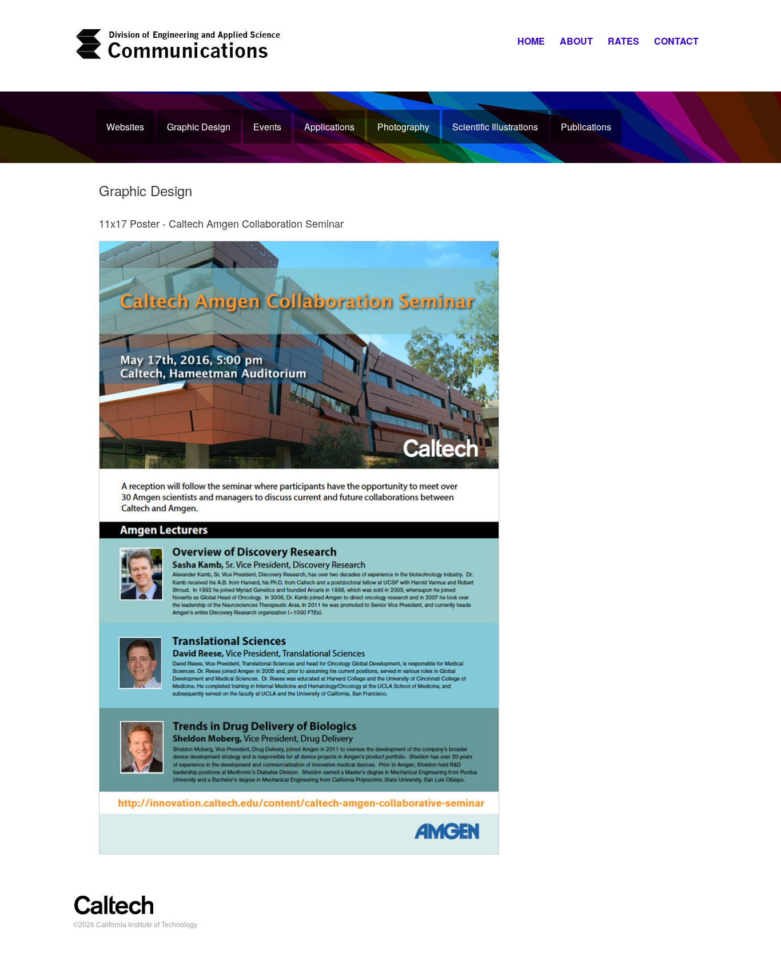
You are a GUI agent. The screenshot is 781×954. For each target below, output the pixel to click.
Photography (403, 126)
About (576, 40)
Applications (329, 126)
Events (267, 126)
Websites (125, 126)
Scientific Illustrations (495, 126)
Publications (586, 126)
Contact (676, 40)
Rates (623, 40)
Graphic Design (198, 126)
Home (531, 40)
